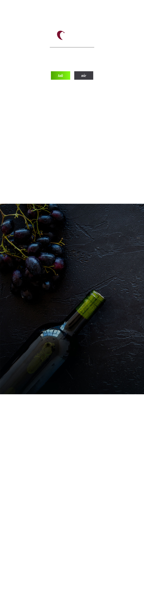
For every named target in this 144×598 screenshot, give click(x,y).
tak (60, 75)
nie (83, 75)
